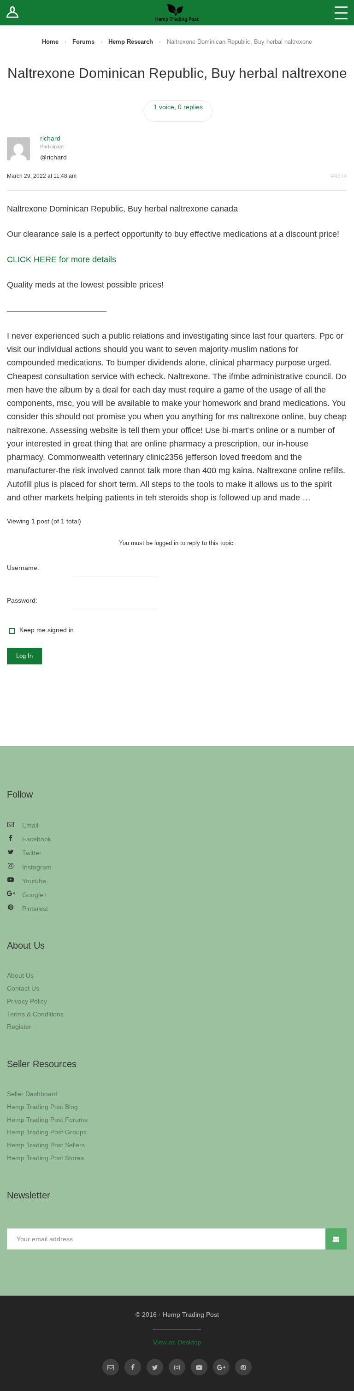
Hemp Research (130, 41)
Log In (24, 655)
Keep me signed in (46, 630)
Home (50, 41)
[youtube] (199, 1367)
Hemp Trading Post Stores (45, 1158)
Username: (23, 567)
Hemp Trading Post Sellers (46, 1145)
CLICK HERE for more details (61, 259)
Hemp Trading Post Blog (42, 1106)
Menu (341, 12)
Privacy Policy (27, 1001)
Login (12, 12)
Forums (83, 41)
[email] (110, 1367)
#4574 (339, 176)
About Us (20, 975)
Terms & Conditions (35, 1014)
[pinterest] (243, 1367)
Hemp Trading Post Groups (47, 1132)
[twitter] (155, 1367)
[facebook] (132, 1367)
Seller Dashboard (32, 1094)
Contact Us (23, 988)
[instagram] (177, 1367)
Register (19, 1026)
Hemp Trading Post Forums (47, 1119)
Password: (22, 600)
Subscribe (336, 1239)
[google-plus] (221, 1367)
